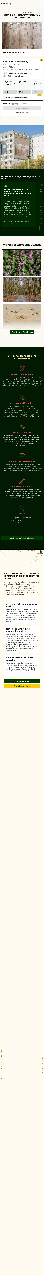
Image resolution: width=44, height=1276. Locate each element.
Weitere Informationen (22, 538)
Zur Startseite (22, 681)
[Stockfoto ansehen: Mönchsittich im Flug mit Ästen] (37, 557)
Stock (17, 12)
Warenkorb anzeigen (22, 112)
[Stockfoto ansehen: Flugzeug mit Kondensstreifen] (5, 555)
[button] (41, 3)
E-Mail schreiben (22, 686)
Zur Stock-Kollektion (22, 332)
